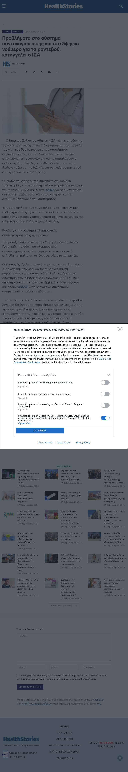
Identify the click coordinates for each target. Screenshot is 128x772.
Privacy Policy (83, 442)
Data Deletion (45, 442)
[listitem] (64, 375)
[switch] (105, 382)
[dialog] (64, 386)
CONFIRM (40, 430)
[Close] (121, 330)
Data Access (64, 442)
